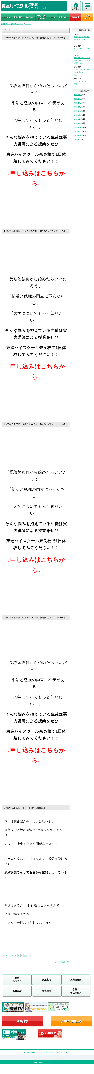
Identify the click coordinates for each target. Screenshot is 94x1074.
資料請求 (75, 17)
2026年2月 (78, 119)
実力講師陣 (75, 979)
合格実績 (17, 991)
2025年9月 (78, 139)
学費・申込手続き (75, 991)
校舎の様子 (18, 17)
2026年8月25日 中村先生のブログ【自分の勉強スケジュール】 (82, 60)
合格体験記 (30, 17)
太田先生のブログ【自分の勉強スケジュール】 (82, 39)
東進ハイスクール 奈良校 (12, 24)
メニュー (87, 9)
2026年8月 (78, 95)
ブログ (52, 17)
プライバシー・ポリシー (62, 1052)
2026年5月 (78, 107)
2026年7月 (78, 99)
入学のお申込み (71, 1021)
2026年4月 (78, 111)
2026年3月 (78, 115)
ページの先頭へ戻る (63, 962)
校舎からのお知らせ (41, 17)
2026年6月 (78, 103)
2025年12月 (78, 127)
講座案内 (46, 979)
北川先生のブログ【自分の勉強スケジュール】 (82, 72)
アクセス (7, 17)
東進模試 (46, 991)
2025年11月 (78, 131)
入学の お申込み (87, 17)
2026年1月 (78, 123)
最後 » (27, 956)
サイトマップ (48, 1052)
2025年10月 (78, 135)
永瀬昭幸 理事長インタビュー (33, 1052)
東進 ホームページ (75, 9)
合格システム (17, 979)
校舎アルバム (64, 17)
